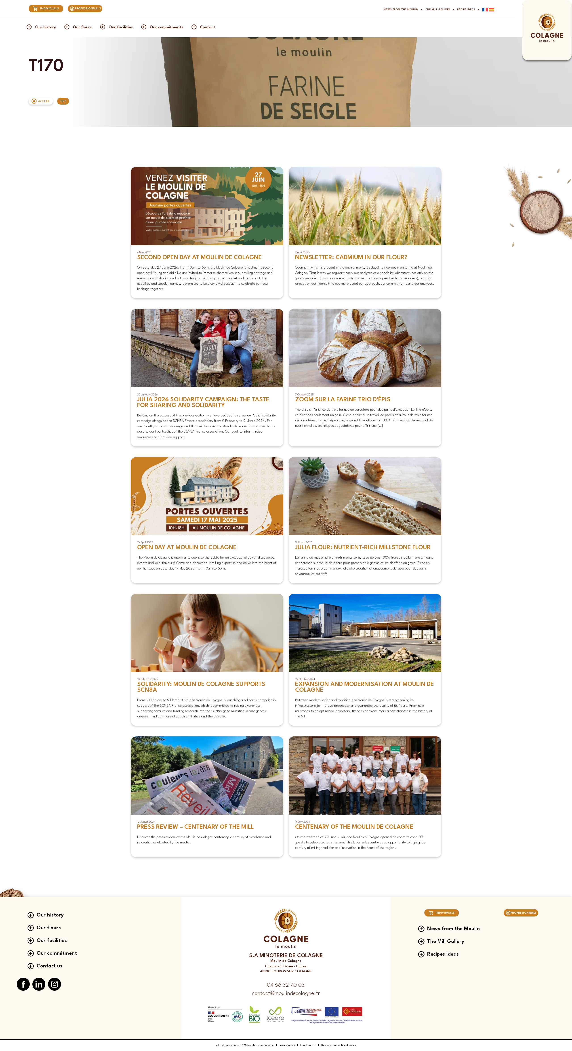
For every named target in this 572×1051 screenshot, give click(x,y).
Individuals (49, 8)
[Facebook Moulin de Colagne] (23, 984)
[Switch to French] (484, 9)
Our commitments (166, 27)
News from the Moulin (401, 9)
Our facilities (121, 27)
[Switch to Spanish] (491, 9)
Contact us (49, 966)
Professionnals (88, 8)
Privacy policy (287, 1045)
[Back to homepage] (547, 41)
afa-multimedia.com (344, 1045)
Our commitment (57, 953)
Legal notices (308, 1045)
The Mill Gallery (437, 9)
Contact (207, 27)
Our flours (82, 27)
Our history (45, 27)
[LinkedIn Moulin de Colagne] (38, 984)
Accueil (44, 101)
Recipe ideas (466, 9)
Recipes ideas (443, 954)
